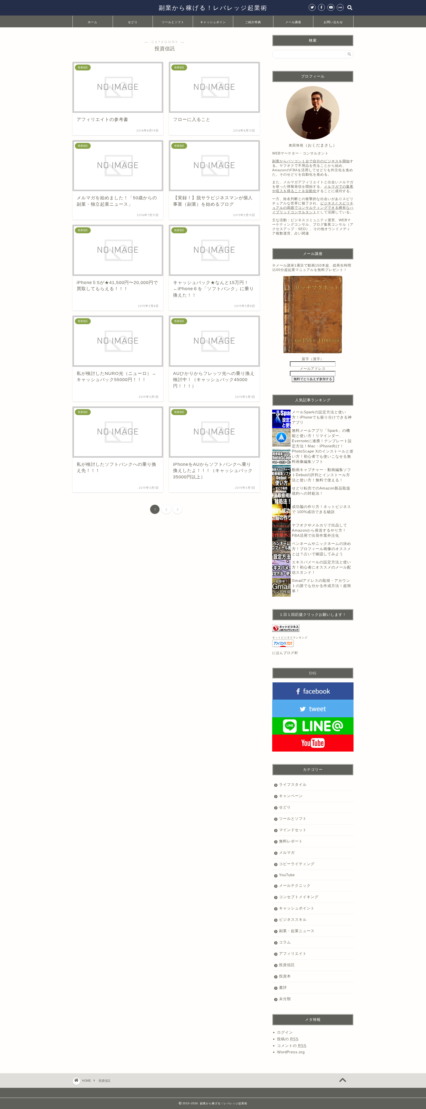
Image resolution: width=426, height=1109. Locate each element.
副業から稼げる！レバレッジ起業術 (213, 7)
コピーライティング (297, 864)
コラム (285, 942)
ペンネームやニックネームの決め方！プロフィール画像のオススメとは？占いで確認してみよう (321, 548)
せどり (133, 22)
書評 (283, 987)
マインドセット (293, 830)
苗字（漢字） (313, 359)
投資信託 (287, 965)
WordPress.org (291, 1052)
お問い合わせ (333, 22)
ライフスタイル (293, 784)
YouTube (287, 875)
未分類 (285, 999)
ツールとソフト (173, 22)
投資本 (285, 976)
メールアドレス (313, 368)
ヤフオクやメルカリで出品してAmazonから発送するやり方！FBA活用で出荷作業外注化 (319, 530)
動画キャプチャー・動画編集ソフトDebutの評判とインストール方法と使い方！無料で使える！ (321, 475)
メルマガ (287, 852)
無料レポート (291, 841)
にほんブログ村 (285, 653)
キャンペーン (291, 796)
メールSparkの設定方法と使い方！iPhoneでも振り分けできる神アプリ (322, 417)
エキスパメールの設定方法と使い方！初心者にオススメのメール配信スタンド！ (321, 567)
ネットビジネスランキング (290, 637)
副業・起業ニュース (297, 931)
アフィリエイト (293, 953)
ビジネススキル (293, 919)
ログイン (285, 1032)
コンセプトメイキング (299, 897)
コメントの (291, 1045)
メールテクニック (295, 885)
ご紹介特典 (253, 22)
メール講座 (293, 22)
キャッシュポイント (213, 23)
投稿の (288, 1039)
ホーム (92, 22)
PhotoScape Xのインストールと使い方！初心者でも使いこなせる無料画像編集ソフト (323, 456)
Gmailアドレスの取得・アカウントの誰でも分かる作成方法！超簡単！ (321, 585)
